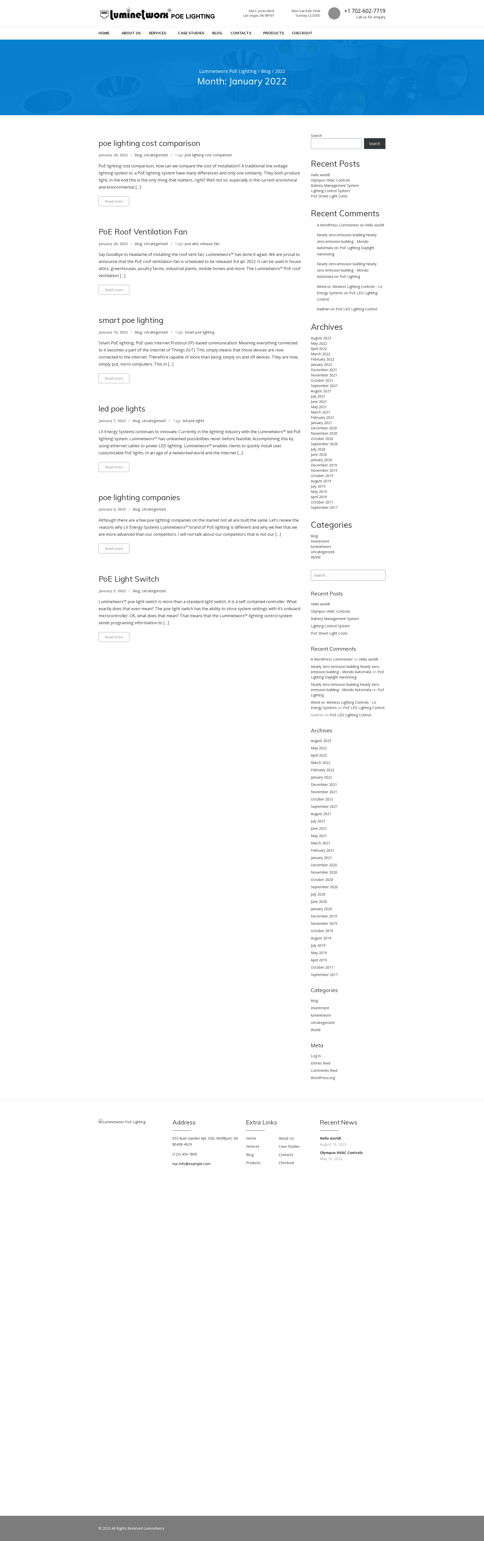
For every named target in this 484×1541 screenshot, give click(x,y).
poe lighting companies (139, 497)
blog (138, 155)
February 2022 (322, 359)
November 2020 (324, 433)
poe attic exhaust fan (202, 243)
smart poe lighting (131, 320)
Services (157, 33)
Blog (217, 33)
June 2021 (319, 401)
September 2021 (324, 385)
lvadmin (323, 309)
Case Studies (191, 33)
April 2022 (319, 348)
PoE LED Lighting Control (356, 309)
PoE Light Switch (129, 579)
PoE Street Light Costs (329, 196)
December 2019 (324, 465)
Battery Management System (335, 185)
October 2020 (322, 438)
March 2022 (320, 353)
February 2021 (322, 417)
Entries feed (320, 1063)
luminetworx (321, 546)
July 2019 (318, 486)
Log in (316, 1055)
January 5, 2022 (112, 590)
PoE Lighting (350, 276)
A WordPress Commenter (338, 225)
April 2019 (319, 496)
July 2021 (318, 396)
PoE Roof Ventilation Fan (143, 231)
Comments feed (324, 1070)
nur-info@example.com (191, 1163)
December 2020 (324, 428)
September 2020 (324, 443)
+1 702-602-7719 (364, 10)
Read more (114, 201)
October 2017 (322, 502)
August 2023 (321, 338)
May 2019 (319, 491)
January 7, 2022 (112, 420)
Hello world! (320, 174)
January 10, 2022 (113, 332)
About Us (131, 33)
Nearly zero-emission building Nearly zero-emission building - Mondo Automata (347, 241)
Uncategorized (156, 155)
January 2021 (321, 422)
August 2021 (321, 391)
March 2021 (320, 412)
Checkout (302, 33)
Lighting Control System (330, 190)
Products (273, 33)
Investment (320, 541)
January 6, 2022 (112, 509)
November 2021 (324, 375)
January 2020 (321, 459)
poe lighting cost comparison (149, 143)
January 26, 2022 (113, 155)
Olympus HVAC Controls (330, 180)
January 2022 (321, 364)
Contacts (241, 33)
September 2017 (324, 507)
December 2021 (324, 369)
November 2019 (324, 470)
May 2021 (319, 406)
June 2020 (319, 454)
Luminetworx (154, 1528)
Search (316, 135)
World (315, 557)
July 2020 (318, 449)
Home (104, 33)
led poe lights (122, 408)
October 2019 (322, 475)
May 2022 (319, 343)
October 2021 (322, 380)
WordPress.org (323, 1077)
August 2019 (321, 481)
